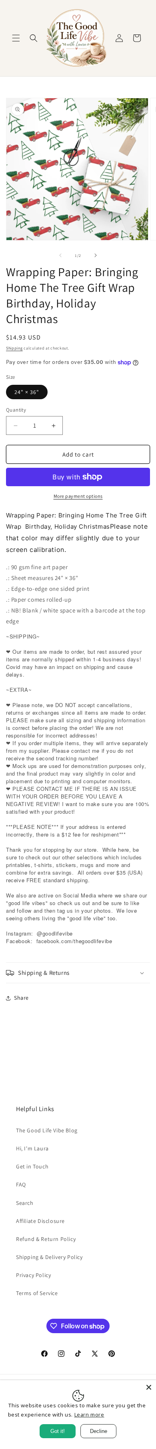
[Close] (149, 1387)
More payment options (78, 496)
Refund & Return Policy (46, 1239)
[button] (16, 38)
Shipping (14, 348)
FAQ (21, 1184)
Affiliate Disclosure (40, 1221)
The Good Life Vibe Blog (47, 1130)
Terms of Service (37, 1293)
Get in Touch (32, 1166)
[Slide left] (60, 255)
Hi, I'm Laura (32, 1148)
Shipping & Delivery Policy (49, 1257)
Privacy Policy (33, 1275)
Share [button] (21, 997)
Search (25, 1202)
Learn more (89, 1414)
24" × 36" (26, 392)
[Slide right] (95, 255)
